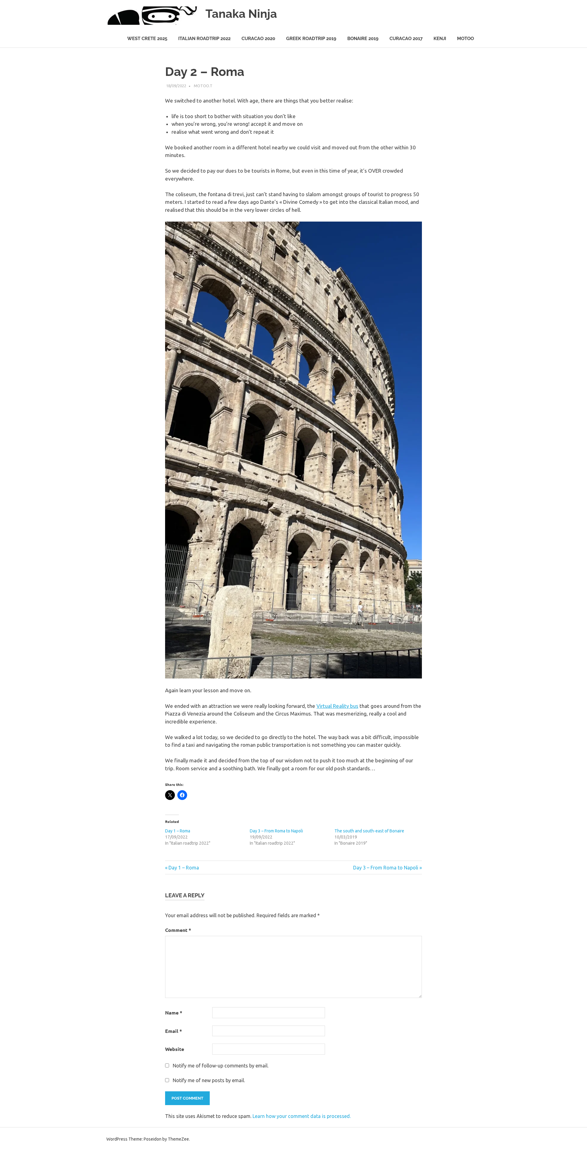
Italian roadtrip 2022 (204, 38)
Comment (178, 930)
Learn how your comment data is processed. (302, 1116)
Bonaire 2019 (362, 38)
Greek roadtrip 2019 (311, 38)
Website (174, 1049)
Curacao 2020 (258, 38)
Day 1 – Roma (177, 830)
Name (173, 1012)
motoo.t (203, 86)
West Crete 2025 (147, 38)
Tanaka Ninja (241, 14)
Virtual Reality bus (337, 706)
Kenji (440, 38)
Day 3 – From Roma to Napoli (276, 830)
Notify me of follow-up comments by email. (220, 1065)
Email (173, 1031)
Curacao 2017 (406, 38)
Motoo (465, 38)
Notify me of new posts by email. (209, 1080)
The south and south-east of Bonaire (369, 830)
